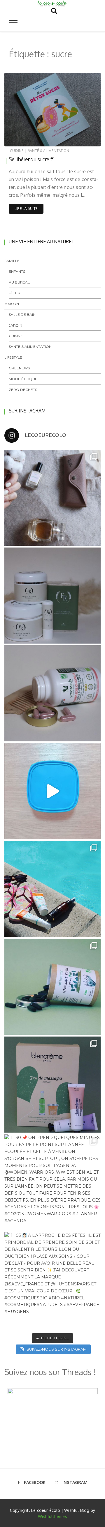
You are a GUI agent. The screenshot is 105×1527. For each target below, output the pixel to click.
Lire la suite (26, 208)
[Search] (54, 10)
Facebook (35, 1482)
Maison (11, 304)
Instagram (75, 1482)
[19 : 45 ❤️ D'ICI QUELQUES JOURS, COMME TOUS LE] (52, 1085)
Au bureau (19, 282)
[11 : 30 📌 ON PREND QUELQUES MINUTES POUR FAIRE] (52, 1182)
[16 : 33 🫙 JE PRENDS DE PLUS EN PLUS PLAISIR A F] (52, 791)
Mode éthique (23, 379)
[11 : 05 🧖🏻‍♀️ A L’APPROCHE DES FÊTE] (52, 1280)
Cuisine (17, 150)
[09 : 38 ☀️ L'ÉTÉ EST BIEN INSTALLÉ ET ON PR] (52, 889)
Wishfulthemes (52, 1516)
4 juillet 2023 (83, 141)
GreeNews (19, 368)
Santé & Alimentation (48, 150)
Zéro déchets (23, 389)
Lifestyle (13, 357)
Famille (12, 260)
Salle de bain (22, 314)
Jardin (15, 325)
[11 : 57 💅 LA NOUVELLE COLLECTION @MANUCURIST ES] (52, 498)
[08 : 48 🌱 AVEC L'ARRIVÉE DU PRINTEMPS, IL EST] (52, 987)
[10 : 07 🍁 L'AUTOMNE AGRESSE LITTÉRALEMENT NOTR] (52, 596)
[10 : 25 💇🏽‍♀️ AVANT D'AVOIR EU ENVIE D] (52, 693)
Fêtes (14, 293)
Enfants (17, 271)
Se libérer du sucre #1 (32, 159)
